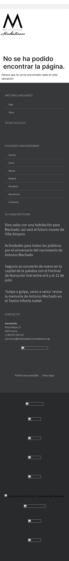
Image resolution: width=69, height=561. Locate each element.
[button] (34, 6)
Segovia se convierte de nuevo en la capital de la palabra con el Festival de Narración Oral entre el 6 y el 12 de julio (34, 273)
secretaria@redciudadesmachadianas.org (27, 339)
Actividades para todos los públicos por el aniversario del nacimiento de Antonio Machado (33, 250)
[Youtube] (35, 131)
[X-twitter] (18, 131)
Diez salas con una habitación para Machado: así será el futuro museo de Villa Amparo (34, 229)
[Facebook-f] (9, 131)
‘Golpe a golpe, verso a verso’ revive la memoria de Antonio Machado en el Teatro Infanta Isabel (33, 296)
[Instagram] (26, 131)
